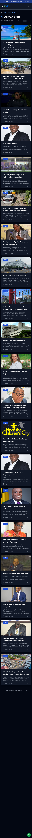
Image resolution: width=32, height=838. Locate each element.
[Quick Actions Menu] (29, 835)
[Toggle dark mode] (28, 1)
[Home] (2, 12)
